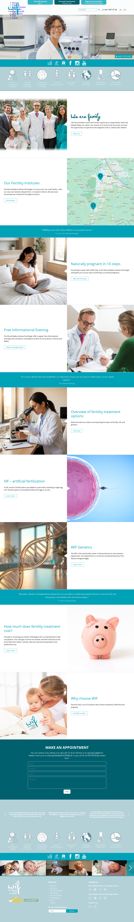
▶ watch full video (123, 56)
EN (125, 9)
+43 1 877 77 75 (66, 753)
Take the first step (80, 278)
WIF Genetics (54, 893)
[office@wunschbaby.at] (95, 889)
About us (76, 134)
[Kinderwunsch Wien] (14, 15)
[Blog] (49, 63)
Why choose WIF (56, 895)
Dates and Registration (14, 347)
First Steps (53, 888)
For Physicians (55, 898)
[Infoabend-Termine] (105, 889)
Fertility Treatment (56, 891)
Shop (52, 900)
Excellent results (79, 713)
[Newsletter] (56, 63)
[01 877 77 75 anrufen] (90, 889)
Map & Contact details (93, 2)
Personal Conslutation (67, 2)
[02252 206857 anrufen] (90, 898)
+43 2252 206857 (94, 753)
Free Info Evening (40, 2)
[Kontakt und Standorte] (100, 889)
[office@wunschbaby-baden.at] (95, 898)
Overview (76, 431)
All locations (10, 200)
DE (120, 9)
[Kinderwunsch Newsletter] (56, 856)
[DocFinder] (63, 63)
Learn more (10, 496)
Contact (15, 18)
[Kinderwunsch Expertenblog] (49, 856)
